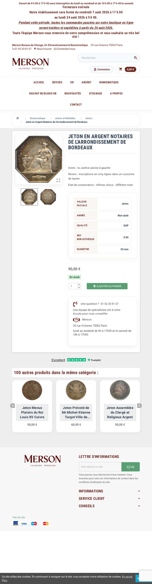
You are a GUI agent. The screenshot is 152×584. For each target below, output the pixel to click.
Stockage (95, 93)
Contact (76, 104)
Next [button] (139, 405)
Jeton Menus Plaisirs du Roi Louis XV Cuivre (32, 412)
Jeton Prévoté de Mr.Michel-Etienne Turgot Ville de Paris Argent (76, 413)
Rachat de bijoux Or (43, 93)
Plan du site (19, 517)
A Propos (116, 93)
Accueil (39, 82)
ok (132, 467)
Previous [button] (12, 405)
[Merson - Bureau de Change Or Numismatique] (30, 63)
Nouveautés (73, 93)
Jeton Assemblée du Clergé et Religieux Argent (120, 412)
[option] (32, 408)
